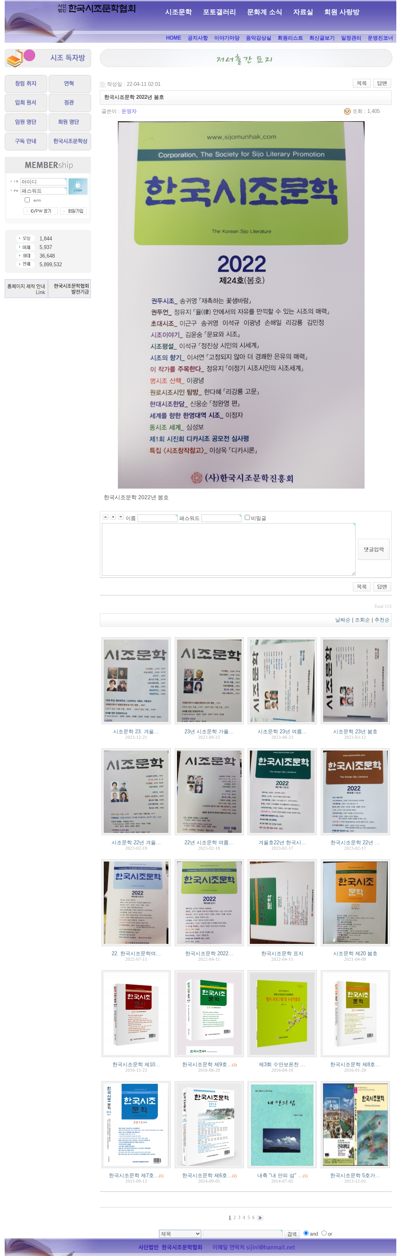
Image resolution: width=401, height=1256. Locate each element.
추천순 (382, 620)
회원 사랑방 (341, 12)
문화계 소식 (264, 12)
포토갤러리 (219, 12)
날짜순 (342, 620)
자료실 (303, 12)
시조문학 (178, 12)
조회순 (362, 620)
